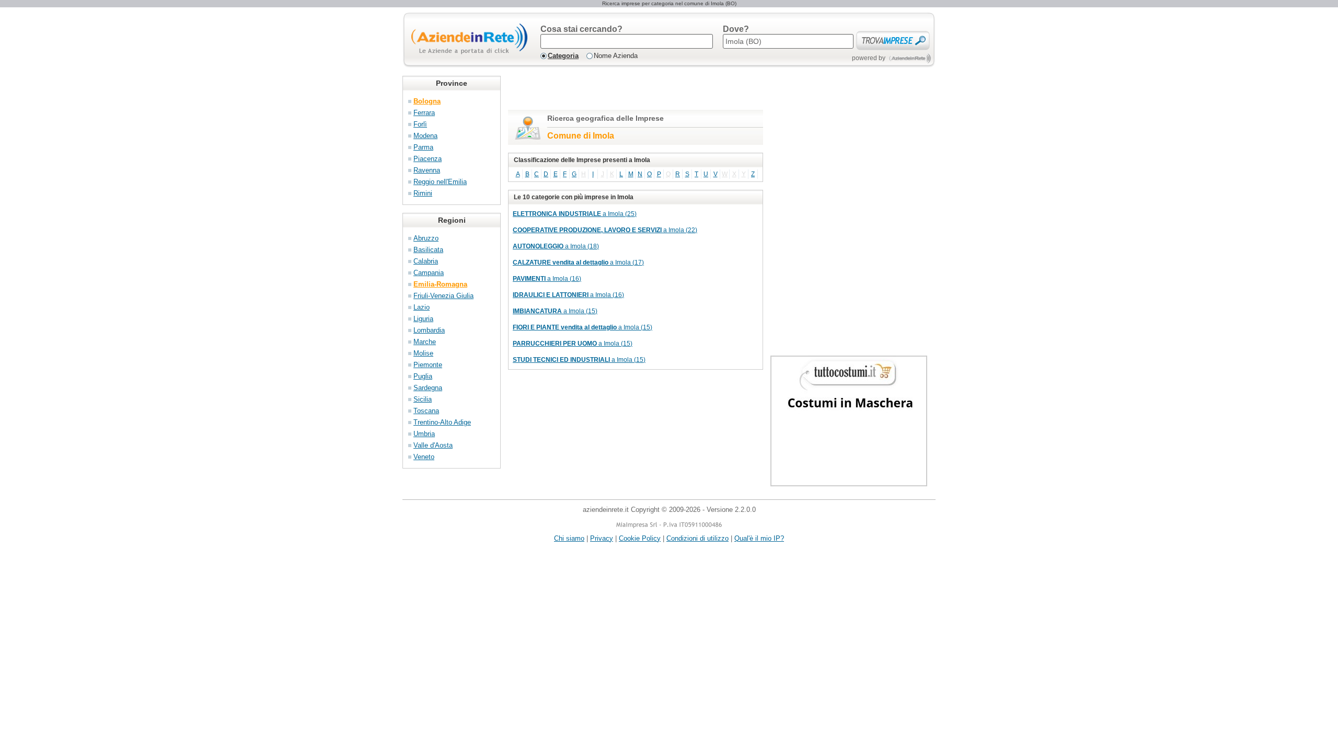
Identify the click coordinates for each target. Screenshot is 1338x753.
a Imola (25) (575, 214)
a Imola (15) (555, 311)
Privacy (601, 538)
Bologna (427, 101)
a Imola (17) (578, 262)
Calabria (425, 261)
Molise (423, 353)
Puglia (422, 376)
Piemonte (427, 365)
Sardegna (427, 388)
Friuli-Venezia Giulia (443, 296)
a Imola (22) (605, 230)
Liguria (423, 319)
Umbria (424, 434)
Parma (423, 147)
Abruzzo (426, 238)
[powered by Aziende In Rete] (910, 58)
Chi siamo (569, 538)
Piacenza (427, 159)
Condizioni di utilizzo (697, 538)
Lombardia (429, 330)
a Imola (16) (547, 278)
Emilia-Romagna (440, 284)
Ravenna (426, 170)
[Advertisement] (630, 91)
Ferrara (424, 113)
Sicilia (422, 399)
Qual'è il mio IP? (759, 538)
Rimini (422, 193)
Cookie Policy (640, 538)
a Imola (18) (556, 246)
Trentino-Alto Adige (442, 422)
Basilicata (428, 250)
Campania (428, 273)
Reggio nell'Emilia (440, 182)
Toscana (426, 411)
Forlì (420, 124)
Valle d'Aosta (433, 445)
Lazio (421, 307)
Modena (425, 136)
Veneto (423, 457)
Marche (424, 342)
